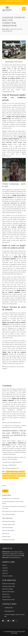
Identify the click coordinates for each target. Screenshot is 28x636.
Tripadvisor (5, 570)
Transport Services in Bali (8, 539)
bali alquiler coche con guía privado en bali (9, 475)
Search (3, 485)
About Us (4, 565)
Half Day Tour (5, 533)
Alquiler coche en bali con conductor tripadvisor (17, 473)
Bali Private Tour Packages (8, 521)
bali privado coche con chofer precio (10, 498)
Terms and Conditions (7, 576)
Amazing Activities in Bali (8, 524)
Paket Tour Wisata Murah (8, 530)
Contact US (5, 573)
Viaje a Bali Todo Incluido (8, 514)
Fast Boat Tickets (6, 536)
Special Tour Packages (7, 527)
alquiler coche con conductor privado (12, 471)
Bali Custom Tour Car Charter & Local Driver (13, 511)
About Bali (4, 568)
